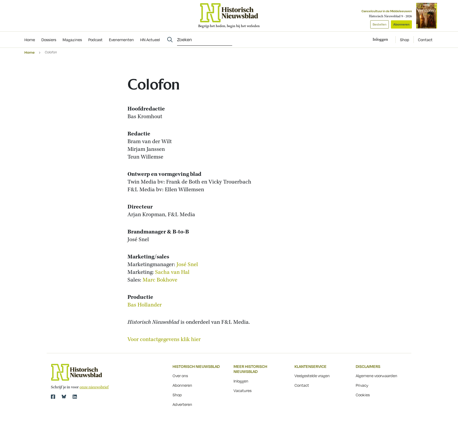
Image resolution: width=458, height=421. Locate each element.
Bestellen (379, 24)
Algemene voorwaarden (376, 375)
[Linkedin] (75, 396)
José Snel (187, 265)
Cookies (363, 394)
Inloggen (241, 381)
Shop (404, 39)
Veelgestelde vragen (312, 375)
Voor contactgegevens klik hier (164, 339)
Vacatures (243, 390)
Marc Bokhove (160, 280)
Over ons (180, 375)
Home (29, 52)
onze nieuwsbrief (94, 387)
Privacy (362, 385)
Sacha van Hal (172, 272)
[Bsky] (63, 396)
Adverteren (182, 404)
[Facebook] (53, 396)
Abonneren (401, 24)
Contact (425, 39)
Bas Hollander (144, 305)
